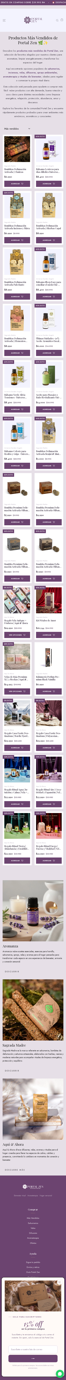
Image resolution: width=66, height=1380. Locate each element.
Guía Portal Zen (33, 1272)
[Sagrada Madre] (33, 1010)
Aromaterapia (33, 1238)
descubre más (15, 1170)
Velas (33, 1228)
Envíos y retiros (33, 1267)
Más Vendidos (33, 1218)
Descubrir (12, 971)
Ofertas (33, 1243)
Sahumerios (33, 1223)
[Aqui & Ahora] (33, 1109)
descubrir (12, 1070)
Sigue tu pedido (33, 1262)
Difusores (33, 1233)
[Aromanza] (33, 910)
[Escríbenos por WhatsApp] (60, 1374)
